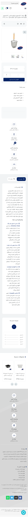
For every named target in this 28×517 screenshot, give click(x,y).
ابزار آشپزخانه (22, 477)
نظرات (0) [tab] (10, 179)
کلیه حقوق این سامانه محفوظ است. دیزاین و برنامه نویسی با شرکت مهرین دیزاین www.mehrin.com (14, 510)
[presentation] (15, 384)
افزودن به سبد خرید (14, 79)
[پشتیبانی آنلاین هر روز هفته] (14, 144)
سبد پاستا (22, 87)
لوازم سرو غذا (22, 475)
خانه (23, 15)
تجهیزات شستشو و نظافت (19, 479)
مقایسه (20, 23)
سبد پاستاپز (20, 191)
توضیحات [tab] (20, 179)
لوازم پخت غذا (21, 473)
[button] (25, 32)
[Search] (2, 3)
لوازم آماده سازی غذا (20, 469)
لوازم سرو (11, 17)
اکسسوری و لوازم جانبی (15, 15)
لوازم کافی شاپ (21, 471)
